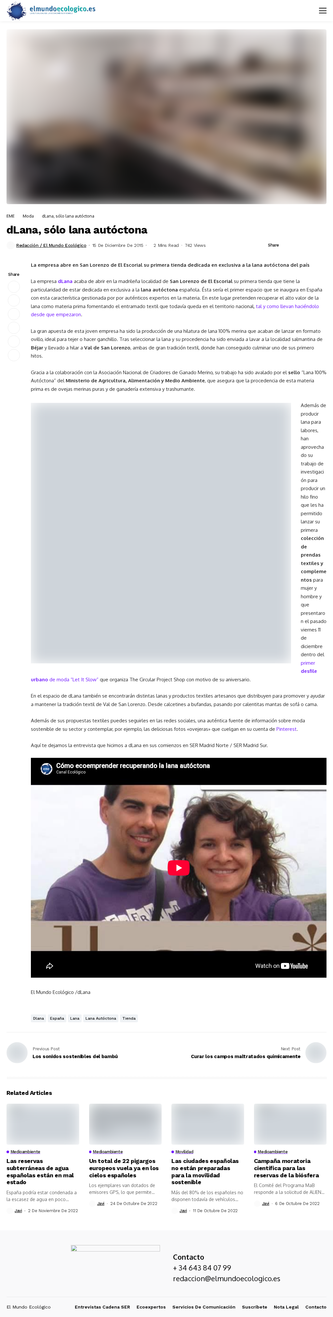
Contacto (315, 1307)
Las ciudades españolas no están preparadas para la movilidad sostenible (205, 1171)
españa (57, 1018)
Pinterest (286, 729)
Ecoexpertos (151, 1307)
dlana (38, 1018)
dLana (65, 281)
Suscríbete (254, 1307)
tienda (129, 1018)
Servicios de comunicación (203, 1307)
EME (11, 216)
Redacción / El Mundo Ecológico (51, 245)
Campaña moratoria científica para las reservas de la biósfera (287, 1167)
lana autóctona (101, 1018)
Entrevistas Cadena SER (102, 1307)
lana (74, 1018)
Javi (18, 1210)
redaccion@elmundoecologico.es (226, 1278)
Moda (28, 216)
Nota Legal (286, 1307)
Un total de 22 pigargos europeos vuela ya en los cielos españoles (124, 1167)
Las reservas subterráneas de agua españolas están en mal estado (40, 1171)
